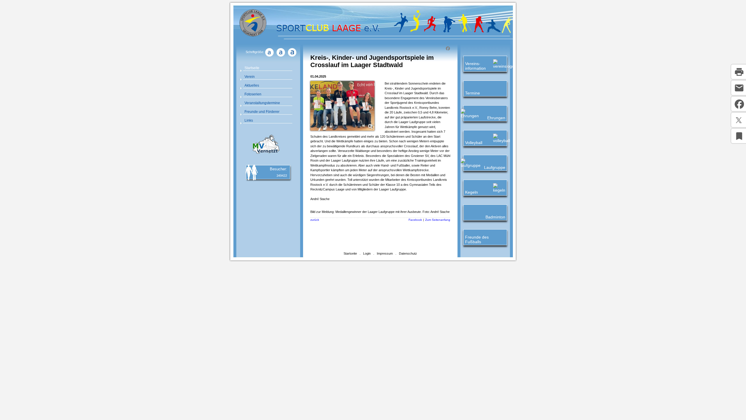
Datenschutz (408, 253)
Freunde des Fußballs (477, 239)
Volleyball (473, 142)
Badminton (495, 217)
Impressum (385, 253)
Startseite (251, 68)
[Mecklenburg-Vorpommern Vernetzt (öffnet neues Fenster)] (265, 154)
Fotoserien (252, 94)
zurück (314, 219)
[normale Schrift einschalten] (269, 56)
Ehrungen (496, 118)
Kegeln (471, 192)
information (475, 68)
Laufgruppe (494, 167)
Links (248, 120)
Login (367, 253)
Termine (472, 93)
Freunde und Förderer (261, 112)
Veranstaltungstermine (262, 103)
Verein (249, 77)
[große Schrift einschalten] (280, 56)
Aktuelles (251, 85)
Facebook (415, 219)
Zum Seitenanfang (437, 219)
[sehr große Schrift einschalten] (292, 56)
